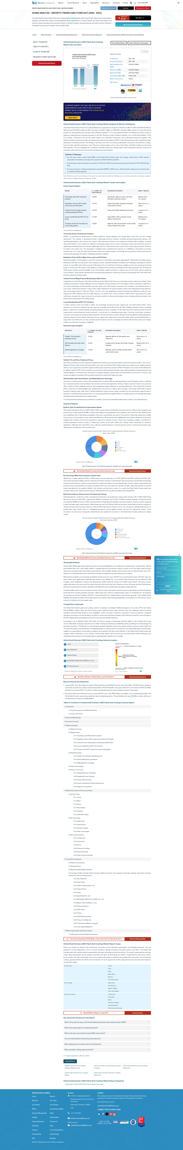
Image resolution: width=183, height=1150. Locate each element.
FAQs (51, 1113)
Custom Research (73, 3)
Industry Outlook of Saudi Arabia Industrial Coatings (107, 1067)
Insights (34, 1117)
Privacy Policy (36, 1134)
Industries (116, 3)
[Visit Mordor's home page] (43, 2)
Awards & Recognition (39, 1113)
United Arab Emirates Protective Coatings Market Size (107, 1074)
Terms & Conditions (56, 1130)
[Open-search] (179, 3)
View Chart (72, 118)
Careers (34, 1130)
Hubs (51, 1126)
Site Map (53, 1138)
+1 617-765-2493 (142, 3)
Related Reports (70, 1061)
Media (34, 1109)
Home (34, 1096)
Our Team (53, 1100)
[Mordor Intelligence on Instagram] (114, 1114)
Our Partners (54, 1105)
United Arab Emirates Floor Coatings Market (76, 1074)
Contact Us (53, 1121)
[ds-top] (133, 24)
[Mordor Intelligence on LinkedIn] (99, 1114)
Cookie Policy (54, 1134)
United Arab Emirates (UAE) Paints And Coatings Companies (84, 1084)
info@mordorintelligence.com (80, 1118)
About (85, 3)
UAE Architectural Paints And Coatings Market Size (135, 1067)
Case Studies (54, 1117)
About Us (35, 1100)
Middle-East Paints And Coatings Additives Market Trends (75, 1067)
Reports (61, 3)
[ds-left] (47, 63)
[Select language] (131, 3)
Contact (125, 3)
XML (33, 1138)
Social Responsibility (56, 1109)
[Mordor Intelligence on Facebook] (103, 1114)
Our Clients (36, 1105)
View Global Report (119, 43)
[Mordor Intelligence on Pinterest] (111, 1114)
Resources (106, 3)
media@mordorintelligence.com (81, 1125)
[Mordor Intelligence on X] (107, 1114)
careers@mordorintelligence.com (108, 1105)
